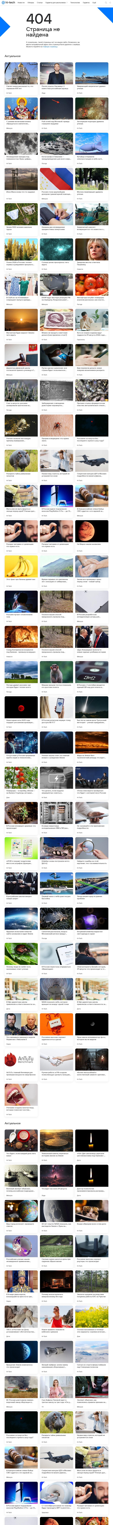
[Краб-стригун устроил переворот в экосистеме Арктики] (56, 1276)
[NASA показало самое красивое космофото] (56, 1135)
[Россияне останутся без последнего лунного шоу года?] (91, 431)
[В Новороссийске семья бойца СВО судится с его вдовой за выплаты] (91, 501)
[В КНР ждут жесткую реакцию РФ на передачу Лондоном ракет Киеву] (56, 290)
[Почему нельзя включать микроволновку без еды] (56, 1463)
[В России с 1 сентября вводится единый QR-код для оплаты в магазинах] (91, 677)
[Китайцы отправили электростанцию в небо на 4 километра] (91, 149)
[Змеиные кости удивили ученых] (91, 1100)
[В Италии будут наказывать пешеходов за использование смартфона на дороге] (91, 1241)
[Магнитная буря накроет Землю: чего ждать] (21, 325)
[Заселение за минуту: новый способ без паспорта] (21, 1276)
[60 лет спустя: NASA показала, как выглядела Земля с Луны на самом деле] (56, 1392)
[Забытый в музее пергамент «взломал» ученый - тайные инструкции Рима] (21, 1241)
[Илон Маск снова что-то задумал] (21, 184)
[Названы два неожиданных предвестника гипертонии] (56, 219)
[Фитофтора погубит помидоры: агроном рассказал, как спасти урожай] (91, 290)
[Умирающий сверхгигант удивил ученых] (91, 78)
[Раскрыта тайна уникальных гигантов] (21, 466)
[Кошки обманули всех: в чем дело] (91, 1392)
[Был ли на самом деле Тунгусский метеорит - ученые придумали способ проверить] (91, 712)
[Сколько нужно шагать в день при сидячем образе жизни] (56, 1427)
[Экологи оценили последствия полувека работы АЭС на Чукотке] (91, 1463)
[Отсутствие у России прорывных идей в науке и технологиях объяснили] (21, 748)
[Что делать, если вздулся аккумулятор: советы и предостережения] (56, 783)
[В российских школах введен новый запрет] (21, 888)
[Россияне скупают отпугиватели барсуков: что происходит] (56, 1100)
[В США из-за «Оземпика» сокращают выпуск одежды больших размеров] (21, 290)
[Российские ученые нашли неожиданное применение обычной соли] (21, 1427)
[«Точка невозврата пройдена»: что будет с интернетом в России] (91, 783)
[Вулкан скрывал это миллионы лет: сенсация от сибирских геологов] (56, 571)
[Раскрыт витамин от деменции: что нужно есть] (21, 536)
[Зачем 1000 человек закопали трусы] (21, 219)
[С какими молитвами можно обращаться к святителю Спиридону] (21, 114)
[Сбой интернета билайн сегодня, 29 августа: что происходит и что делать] (91, 959)
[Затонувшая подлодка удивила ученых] (91, 114)
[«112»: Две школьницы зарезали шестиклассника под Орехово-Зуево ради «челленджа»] (91, 1322)
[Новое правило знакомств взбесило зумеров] (56, 1498)
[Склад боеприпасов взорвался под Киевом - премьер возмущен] (21, 642)
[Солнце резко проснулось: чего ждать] (56, 254)
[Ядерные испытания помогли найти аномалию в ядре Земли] (21, 924)
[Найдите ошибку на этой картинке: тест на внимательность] (91, 853)
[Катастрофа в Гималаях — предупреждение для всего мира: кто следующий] (56, 149)
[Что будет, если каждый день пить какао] (21, 1322)
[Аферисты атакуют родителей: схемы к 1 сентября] (91, 1205)
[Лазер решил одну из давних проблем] (91, 888)
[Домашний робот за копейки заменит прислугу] (91, 1170)
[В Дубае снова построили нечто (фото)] (56, 853)
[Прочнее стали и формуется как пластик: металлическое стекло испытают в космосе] (91, 395)
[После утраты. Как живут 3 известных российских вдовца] (56, 78)
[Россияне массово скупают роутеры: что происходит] (91, 1427)
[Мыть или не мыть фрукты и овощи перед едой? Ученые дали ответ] (21, 501)
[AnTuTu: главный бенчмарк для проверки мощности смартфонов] (21, 1065)
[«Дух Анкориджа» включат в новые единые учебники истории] (91, 642)
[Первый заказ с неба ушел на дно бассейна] (56, 888)
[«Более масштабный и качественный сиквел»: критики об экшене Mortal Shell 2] (91, 1065)
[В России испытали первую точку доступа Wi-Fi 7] (56, 712)
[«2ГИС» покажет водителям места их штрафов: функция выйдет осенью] (21, 853)
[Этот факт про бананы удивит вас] (21, 571)
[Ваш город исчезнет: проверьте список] (21, 1392)
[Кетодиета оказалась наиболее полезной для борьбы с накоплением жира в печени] (56, 1205)
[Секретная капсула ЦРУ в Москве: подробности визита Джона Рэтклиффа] (91, 466)
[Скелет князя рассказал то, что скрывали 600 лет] (21, 78)
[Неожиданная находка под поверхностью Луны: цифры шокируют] (21, 149)
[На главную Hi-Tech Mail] (10, 2)
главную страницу (50, 47)
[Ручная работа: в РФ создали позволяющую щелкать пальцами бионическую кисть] (56, 1065)
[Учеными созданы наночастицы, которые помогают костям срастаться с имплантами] (21, 1100)
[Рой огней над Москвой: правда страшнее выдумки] (56, 114)
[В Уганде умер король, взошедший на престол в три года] (21, 1463)
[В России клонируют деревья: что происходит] (21, 818)
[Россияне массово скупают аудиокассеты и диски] (56, 1029)
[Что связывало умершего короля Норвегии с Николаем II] (21, 1029)
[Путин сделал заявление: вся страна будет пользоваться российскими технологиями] (56, 360)
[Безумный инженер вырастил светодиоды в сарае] (91, 924)
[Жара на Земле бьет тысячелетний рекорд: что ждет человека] (91, 748)
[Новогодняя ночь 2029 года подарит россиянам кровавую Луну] (21, 712)
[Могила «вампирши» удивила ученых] (91, 184)
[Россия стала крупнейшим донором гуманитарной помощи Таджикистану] (56, 184)
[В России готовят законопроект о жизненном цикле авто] (21, 1135)
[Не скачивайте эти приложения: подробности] (91, 818)
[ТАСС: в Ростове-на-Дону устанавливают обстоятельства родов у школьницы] (21, 1498)
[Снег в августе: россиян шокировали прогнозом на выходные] (21, 395)
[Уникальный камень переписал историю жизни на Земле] (56, 1322)
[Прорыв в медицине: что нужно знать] (56, 431)
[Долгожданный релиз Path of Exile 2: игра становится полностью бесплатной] (91, 1135)
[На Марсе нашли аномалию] (91, 536)
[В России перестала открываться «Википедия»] (56, 959)
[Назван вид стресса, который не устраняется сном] (56, 466)
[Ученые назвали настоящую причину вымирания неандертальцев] (21, 431)
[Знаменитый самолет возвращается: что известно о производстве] (91, 219)
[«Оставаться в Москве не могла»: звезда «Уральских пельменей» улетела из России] (21, 1205)
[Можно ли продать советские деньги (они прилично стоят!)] (56, 325)
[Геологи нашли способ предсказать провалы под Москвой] (56, 607)
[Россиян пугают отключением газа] (21, 607)
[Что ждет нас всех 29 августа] (56, 1357)
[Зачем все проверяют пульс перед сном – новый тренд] (91, 571)
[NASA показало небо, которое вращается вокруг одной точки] (56, 994)
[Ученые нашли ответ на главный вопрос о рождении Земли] (56, 748)
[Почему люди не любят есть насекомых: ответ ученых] (21, 959)
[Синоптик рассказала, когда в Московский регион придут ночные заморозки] (56, 924)
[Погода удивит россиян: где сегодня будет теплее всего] (21, 677)
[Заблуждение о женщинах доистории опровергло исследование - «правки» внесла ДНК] (56, 395)
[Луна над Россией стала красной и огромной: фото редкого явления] (21, 1170)
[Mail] (3, 2)
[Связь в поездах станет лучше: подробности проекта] (56, 1170)
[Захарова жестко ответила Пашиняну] (91, 254)
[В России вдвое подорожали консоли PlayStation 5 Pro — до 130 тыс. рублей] (56, 501)
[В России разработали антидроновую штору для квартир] (91, 607)
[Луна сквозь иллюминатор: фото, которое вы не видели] (91, 1029)
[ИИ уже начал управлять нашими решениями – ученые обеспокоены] (56, 1241)
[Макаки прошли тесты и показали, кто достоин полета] (56, 677)
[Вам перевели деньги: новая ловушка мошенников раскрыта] (91, 360)
